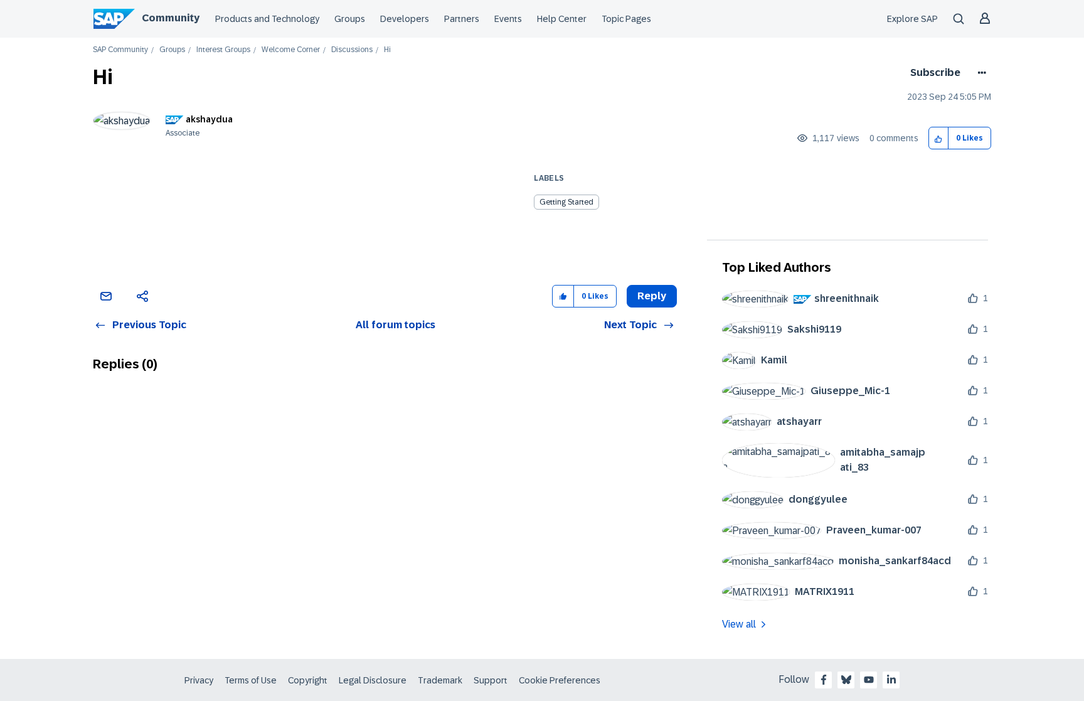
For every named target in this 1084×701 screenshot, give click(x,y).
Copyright (307, 680)
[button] (938, 138)
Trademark (440, 680)
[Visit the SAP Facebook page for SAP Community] (824, 680)
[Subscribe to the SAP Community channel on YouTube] (869, 680)
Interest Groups (223, 50)
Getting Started (566, 202)
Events (508, 19)
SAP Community (120, 50)
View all (739, 624)
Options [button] (979, 72)
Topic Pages (626, 19)
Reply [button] (651, 296)
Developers (404, 19)
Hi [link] (387, 50)
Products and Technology (267, 19)
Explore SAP (912, 19)
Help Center (562, 19)
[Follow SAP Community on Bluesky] (846, 680)
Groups (349, 19)
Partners (461, 19)
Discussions (352, 50)
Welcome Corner (291, 50)
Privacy (198, 680)
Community (170, 18)
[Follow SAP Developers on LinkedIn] (891, 680)
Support (490, 680)
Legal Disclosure (372, 680)
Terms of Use (251, 680)
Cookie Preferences (559, 680)
